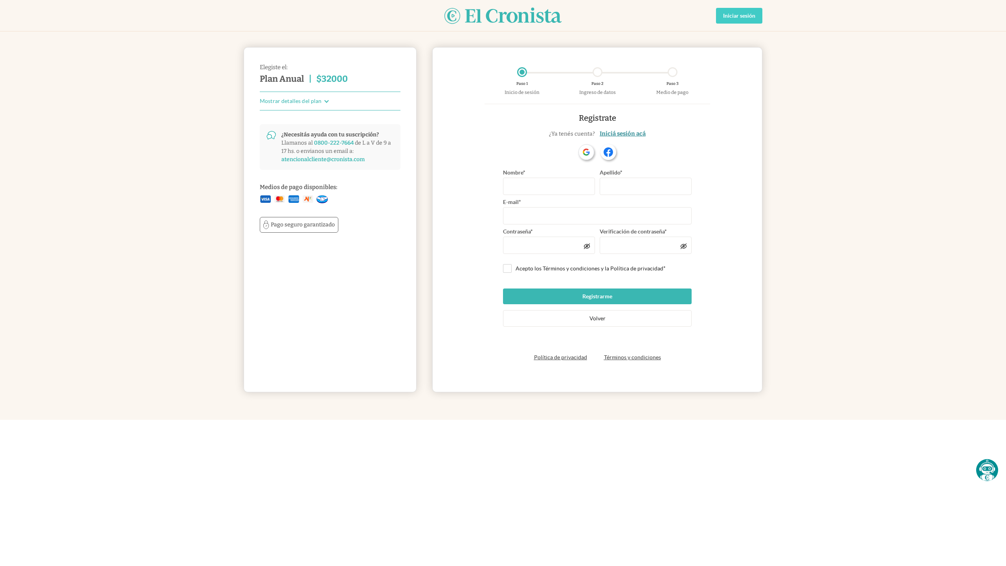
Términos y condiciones (632, 357)
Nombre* (514, 172)
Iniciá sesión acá (623, 133)
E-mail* (512, 202)
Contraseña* (518, 231)
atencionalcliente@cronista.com (323, 159)
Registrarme (597, 296)
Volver (597, 318)
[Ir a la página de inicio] (503, 15)
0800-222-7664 (334, 143)
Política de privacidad (560, 357)
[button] (987, 470)
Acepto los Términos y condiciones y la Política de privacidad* (591, 268)
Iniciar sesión (739, 16)
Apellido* (611, 172)
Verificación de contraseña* (633, 231)
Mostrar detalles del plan (291, 101)
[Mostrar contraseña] (587, 246)
